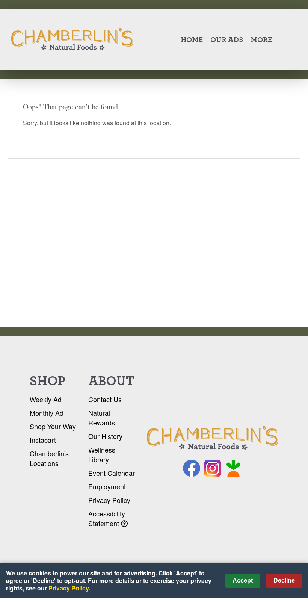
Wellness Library (101, 454)
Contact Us (105, 399)
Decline (284, 580)
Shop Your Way (53, 426)
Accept (243, 580)
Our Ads (226, 39)
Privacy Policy (109, 500)
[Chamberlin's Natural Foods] (212, 438)
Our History (105, 436)
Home (192, 39)
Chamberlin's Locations (49, 458)
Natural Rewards (101, 417)
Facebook (191, 468)
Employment (107, 486)
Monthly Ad (46, 413)
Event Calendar (111, 473)
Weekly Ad (46, 399)
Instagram (212, 468)
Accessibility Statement (106, 518)
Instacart (43, 440)
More (261, 39)
